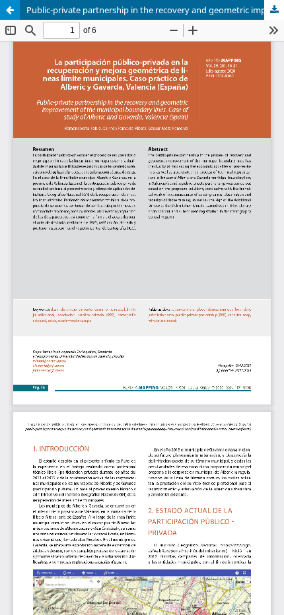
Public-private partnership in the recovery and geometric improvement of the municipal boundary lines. (155, 10)
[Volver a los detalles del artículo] (10, 10)
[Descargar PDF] (274, 10)
